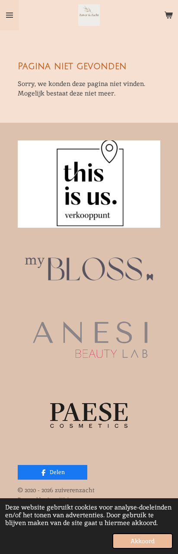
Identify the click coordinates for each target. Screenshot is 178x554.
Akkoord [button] (142, 541)
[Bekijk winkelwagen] (168, 15)
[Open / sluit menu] (9, 15)
